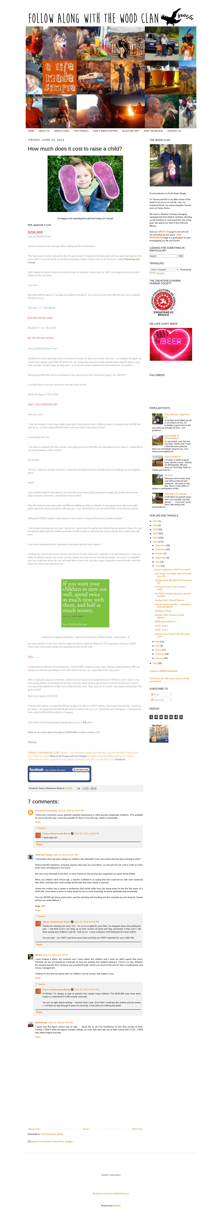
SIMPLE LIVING (61, 131)
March (158, 650)
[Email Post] (78, 788)
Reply (37, 822)
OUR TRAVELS (81, 131)
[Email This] (83, 788)
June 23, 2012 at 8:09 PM (86, 833)
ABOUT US (44, 131)
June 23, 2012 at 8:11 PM (86, 922)
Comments (158, 700)
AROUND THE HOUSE (176, 494)
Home (86, 1129)
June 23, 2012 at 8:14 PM (86, 989)
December (160, 545)
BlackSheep (41, 1022)
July (157, 562)
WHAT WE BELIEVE (153, 131)
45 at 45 (168, 475)
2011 (155, 663)
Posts (156, 694)
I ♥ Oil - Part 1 (161, 630)
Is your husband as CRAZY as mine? (172, 569)
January (159, 658)
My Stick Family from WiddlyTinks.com (111, 1193)
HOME (31, 131)
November (160, 549)
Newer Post (34, 1129)
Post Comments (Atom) (52, 1134)
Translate (160, 273)
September (161, 557)
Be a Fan (81, 769)
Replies (41, 828)
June (158, 566)
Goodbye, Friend (163, 611)
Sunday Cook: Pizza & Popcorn (170, 600)
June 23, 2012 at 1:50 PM (55, 955)
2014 (155, 533)
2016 (155, 525)
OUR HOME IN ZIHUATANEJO (172, 437)
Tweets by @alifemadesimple (163, 671)
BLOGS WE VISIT (130, 131)
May (157, 641)
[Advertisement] (85, 1104)
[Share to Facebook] (92, 788)
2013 (155, 537)
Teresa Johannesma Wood (56, 833)
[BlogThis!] (86, 788)
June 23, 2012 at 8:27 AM (65, 855)
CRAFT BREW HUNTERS (105, 131)
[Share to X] (89, 788)
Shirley (38, 955)
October (159, 553)
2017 (155, 521)
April (157, 646)
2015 (155, 529)
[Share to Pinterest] (95, 788)
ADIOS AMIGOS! (173, 457)
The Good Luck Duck (46, 810)
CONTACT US (174, 131)
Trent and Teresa (43, 855)
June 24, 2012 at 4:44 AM (60, 1022)
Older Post (137, 1129)
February (160, 654)
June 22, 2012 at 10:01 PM (71, 810)
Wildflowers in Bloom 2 (165, 621)
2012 (155, 542)
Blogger (116, 1205)
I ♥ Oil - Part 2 (161, 626)
